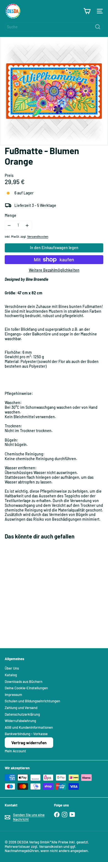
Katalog (11, 675)
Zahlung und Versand (21, 707)
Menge (10, 215)
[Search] (97, 26)
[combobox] (54, 26)
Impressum (13, 694)
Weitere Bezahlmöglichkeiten (54, 270)
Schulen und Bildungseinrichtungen (32, 701)
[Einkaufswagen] (87, 11)
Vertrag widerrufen (29, 742)
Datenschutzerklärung (22, 714)
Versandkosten (37, 236)
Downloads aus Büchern (23, 681)
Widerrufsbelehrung (20, 720)
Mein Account (15, 751)
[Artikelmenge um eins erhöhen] (27, 225)
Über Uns (12, 668)
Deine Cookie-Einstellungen (26, 688)
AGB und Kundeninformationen (29, 727)
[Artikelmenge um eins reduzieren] (9, 225)
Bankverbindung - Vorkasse (26, 733)
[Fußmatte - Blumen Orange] (39, 590)
